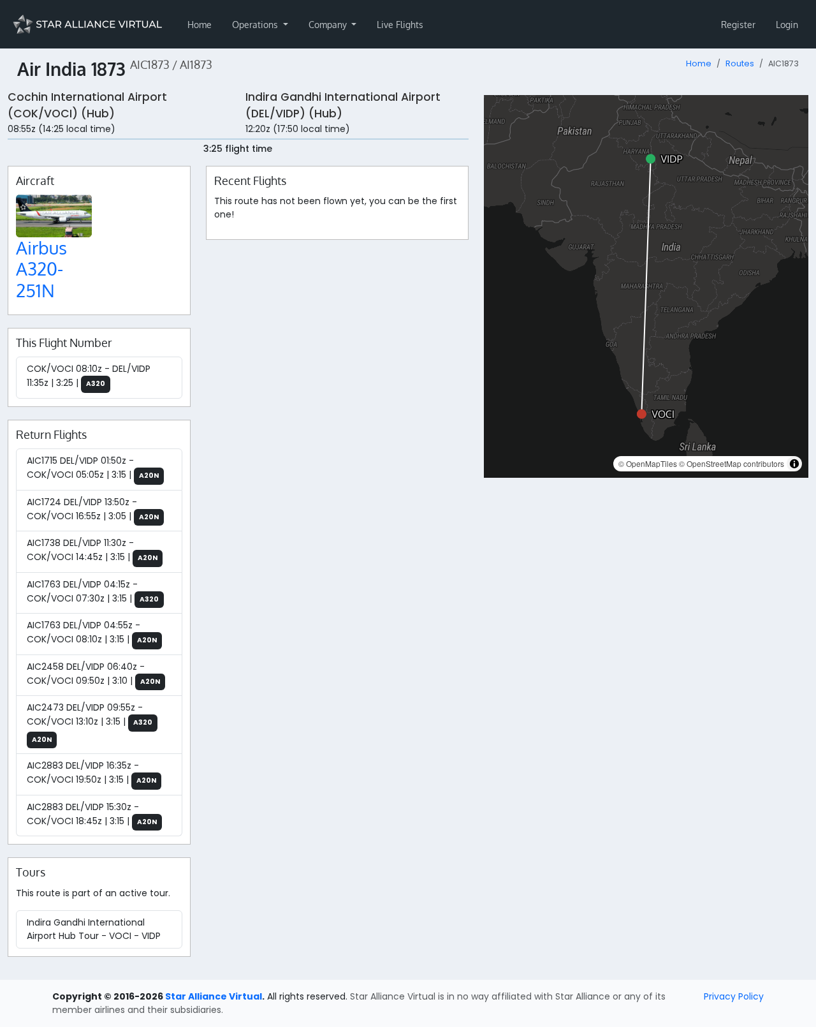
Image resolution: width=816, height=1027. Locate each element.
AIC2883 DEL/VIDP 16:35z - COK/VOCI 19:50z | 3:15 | (91, 772)
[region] (646, 286)
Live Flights (400, 24)
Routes (739, 63)
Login (787, 24)
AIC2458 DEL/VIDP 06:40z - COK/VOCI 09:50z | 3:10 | (93, 673)
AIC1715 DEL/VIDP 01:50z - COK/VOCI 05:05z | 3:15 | (93, 467)
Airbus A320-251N (41, 269)
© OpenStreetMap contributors (731, 463)
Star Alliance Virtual (213, 996)
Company (329, 24)
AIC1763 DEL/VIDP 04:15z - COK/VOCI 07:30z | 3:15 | (93, 591)
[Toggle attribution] (794, 463)
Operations (256, 24)
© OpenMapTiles (647, 463)
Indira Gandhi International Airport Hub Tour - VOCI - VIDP (94, 929)
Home (199, 24)
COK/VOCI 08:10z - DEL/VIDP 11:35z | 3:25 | (88, 375)
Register (738, 24)
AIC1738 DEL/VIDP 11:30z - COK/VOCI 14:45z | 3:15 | (92, 549)
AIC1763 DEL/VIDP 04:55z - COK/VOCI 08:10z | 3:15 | (92, 632)
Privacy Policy (734, 996)
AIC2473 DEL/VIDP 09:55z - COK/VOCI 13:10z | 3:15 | (89, 722)
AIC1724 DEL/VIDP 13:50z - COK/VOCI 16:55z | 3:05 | (93, 509)
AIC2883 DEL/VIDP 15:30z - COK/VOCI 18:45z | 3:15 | (92, 814)
